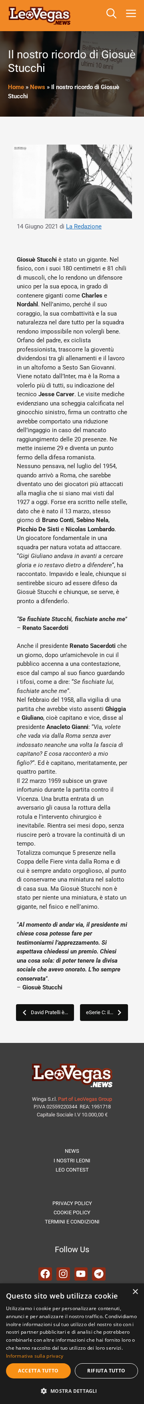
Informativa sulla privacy (35, 1355)
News (37, 87)
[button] (111, 15)
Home (16, 87)
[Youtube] (81, 1274)
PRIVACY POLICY (72, 1203)
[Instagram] (63, 1274)
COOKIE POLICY (72, 1212)
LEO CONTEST (72, 1170)
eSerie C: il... (99, 1012)
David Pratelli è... (49, 1012)
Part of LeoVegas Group (85, 1099)
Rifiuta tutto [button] (106, 1370)
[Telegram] (99, 1274)
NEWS (72, 1151)
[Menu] (132, 15)
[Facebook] (45, 1274)
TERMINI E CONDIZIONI (72, 1222)
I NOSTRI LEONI (72, 1161)
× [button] (135, 1292)
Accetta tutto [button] (38, 1370)
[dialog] (72, 1343)
